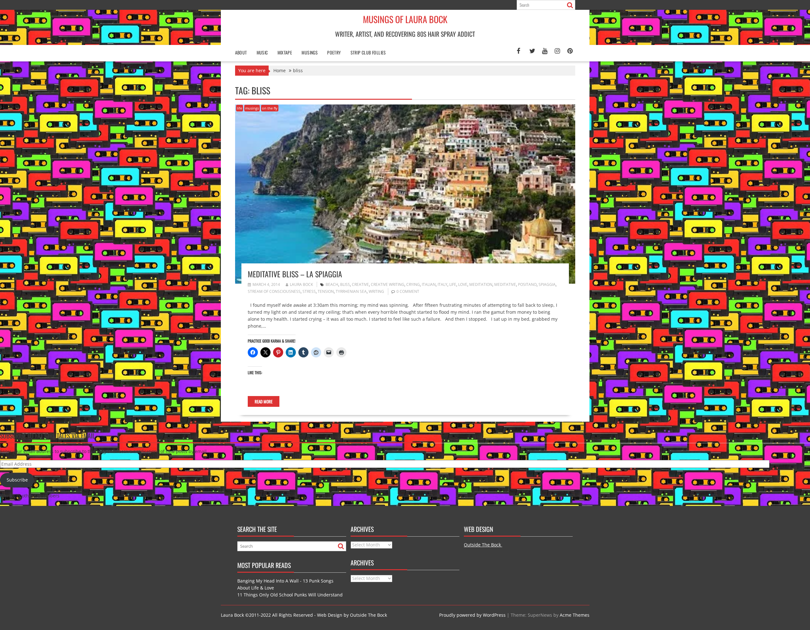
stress (309, 291)
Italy (442, 284)
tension (326, 291)
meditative (505, 284)
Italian (429, 284)
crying (413, 284)
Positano (527, 284)
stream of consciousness (274, 291)
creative (360, 284)
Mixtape (284, 52)
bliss (345, 284)
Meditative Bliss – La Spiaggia (295, 274)
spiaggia (547, 284)
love (462, 284)
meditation (480, 284)
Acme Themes (574, 615)
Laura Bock (301, 284)
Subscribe (17, 480)
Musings (310, 52)
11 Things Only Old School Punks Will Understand (290, 595)
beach (332, 284)
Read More (263, 401)
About (241, 52)
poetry (334, 52)
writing (376, 291)
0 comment (407, 291)
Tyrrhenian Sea (351, 291)
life (239, 108)
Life (452, 284)
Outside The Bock (483, 545)
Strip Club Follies (368, 52)
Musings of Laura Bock (405, 19)
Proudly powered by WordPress (472, 615)
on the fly (269, 108)
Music (262, 52)
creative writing (387, 284)
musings (252, 108)
